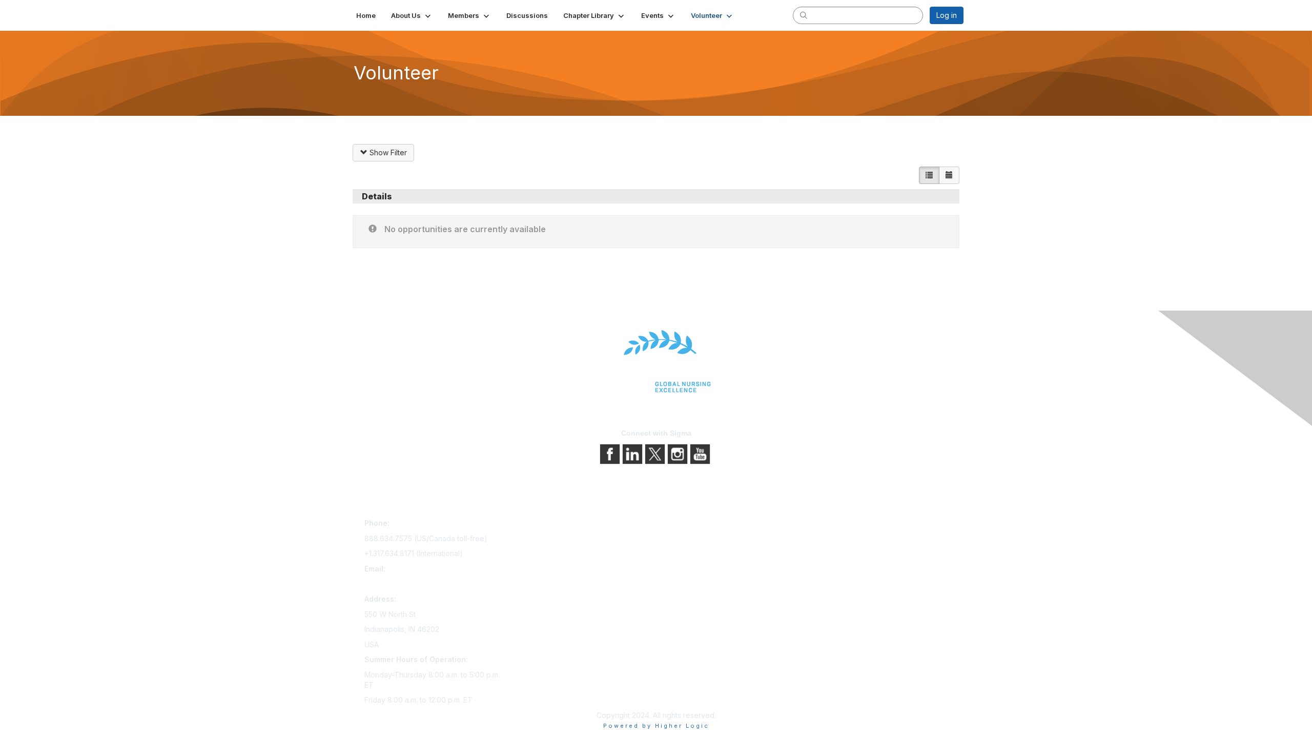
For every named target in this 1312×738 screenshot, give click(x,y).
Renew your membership (554, 553)
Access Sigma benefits (550, 539)
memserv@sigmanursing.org (412, 583)
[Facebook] (611, 452)
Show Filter (387, 152)
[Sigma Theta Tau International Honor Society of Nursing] (656, 361)
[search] (803, 15)
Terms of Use (683, 553)
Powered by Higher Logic (656, 725)
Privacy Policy (684, 539)
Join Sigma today (541, 525)
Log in (946, 15)
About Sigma (681, 525)
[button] (411, 15)
